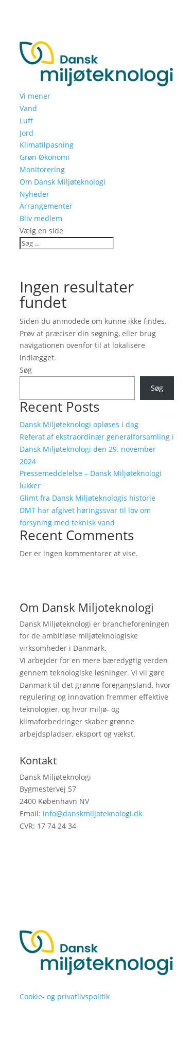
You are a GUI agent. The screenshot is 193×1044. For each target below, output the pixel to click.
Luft (26, 120)
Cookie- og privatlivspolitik (65, 996)
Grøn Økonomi (44, 157)
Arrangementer (46, 206)
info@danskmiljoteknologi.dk (92, 813)
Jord (26, 133)
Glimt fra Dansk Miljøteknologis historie (87, 498)
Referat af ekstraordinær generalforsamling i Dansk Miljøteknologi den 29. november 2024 (97, 449)
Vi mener (35, 96)
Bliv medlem (41, 218)
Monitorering (42, 169)
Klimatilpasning (47, 145)
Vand (28, 108)
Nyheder (34, 194)
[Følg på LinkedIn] (28, 856)
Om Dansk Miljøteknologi (63, 182)
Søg (26, 370)
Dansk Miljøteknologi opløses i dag (79, 424)
